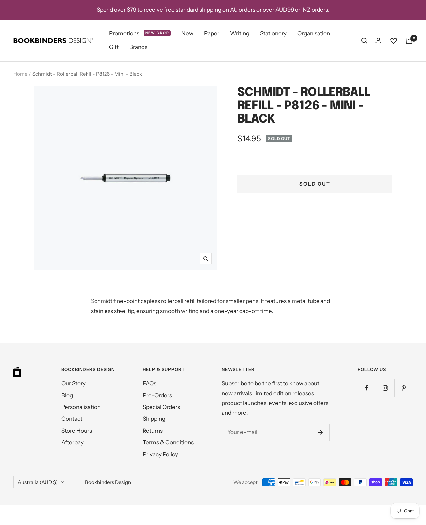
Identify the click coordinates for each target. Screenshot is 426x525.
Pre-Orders (157, 395)
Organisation (313, 33)
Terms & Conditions (168, 442)
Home (20, 74)
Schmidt (101, 301)
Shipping (154, 418)
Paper (211, 33)
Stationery (273, 33)
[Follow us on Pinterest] (403, 388)
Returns (153, 430)
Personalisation (81, 407)
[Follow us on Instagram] (385, 388)
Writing (239, 33)
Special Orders (161, 407)
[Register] (320, 432)
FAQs (149, 383)
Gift (114, 47)
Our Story (73, 383)
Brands (138, 47)
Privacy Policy (160, 454)
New (187, 33)
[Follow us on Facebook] (367, 388)
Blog (67, 395)
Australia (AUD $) (38, 482)
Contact (71, 418)
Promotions (139, 33)
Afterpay (72, 442)
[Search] (364, 41)
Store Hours (76, 430)
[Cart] (409, 41)
